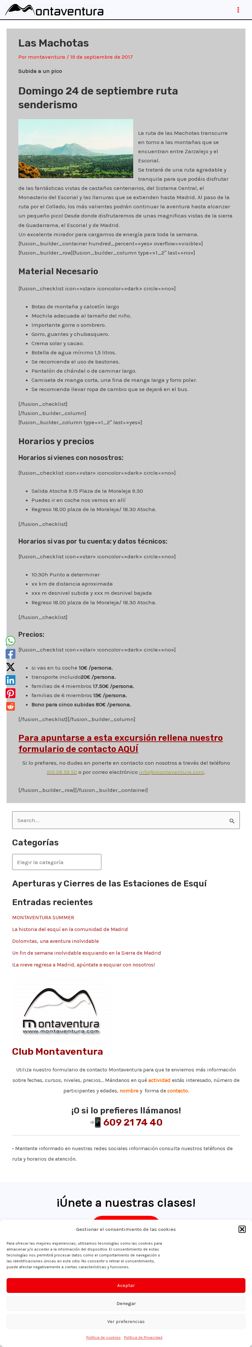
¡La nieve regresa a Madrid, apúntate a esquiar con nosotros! (83, 965)
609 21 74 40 (133, 1122)
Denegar (126, 1303)
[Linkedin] (10, 680)
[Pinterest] (10, 693)
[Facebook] (10, 654)
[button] (242, 1229)
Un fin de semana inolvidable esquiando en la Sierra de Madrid (86, 953)
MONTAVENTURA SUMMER (43, 917)
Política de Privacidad (143, 1337)
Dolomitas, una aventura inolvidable (55, 941)
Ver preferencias (126, 1321)
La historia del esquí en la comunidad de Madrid (70, 929)
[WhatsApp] (10, 641)
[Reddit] (10, 706)
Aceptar (126, 1285)
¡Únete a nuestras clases (124, 1202)
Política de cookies (103, 1337)
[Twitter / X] (10, 667)
